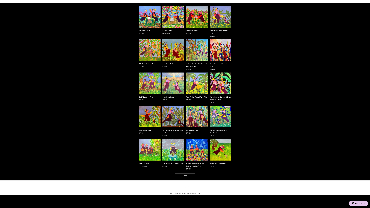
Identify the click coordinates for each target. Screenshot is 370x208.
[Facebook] (182, 187)
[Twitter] (185, 187)
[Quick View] (150, 17)
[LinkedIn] (188, 187)
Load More (185, 176)
